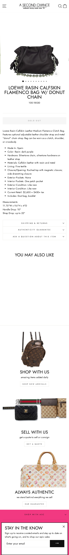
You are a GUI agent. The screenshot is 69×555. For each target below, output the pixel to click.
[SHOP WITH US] (34, 349)
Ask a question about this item (34, 236)
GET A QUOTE (34, 444)
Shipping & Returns (34, 223)
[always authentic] (34, 469)
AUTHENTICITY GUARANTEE (34, 229)
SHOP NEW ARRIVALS (34, 384)
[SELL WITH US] (34, 409)
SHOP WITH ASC (34, 514)
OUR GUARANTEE (34, 504)
